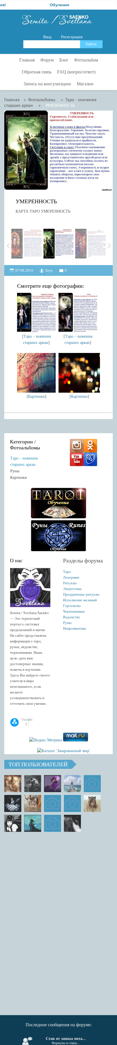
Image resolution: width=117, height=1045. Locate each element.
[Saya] (12, 783)
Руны (14, 471)
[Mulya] (12, 803)
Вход (47, 37)
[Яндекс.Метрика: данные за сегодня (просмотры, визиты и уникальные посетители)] (45, 740)
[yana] (52, 803)
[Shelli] (32, 803)
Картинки (36, 396)
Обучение (50, 5)
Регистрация (71, 37)
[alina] (92, 803)
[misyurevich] (12, 823)
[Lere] (72, 823)
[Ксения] (32, 823)
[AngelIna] (52, 783)
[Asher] (52, 823)
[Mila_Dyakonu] (92, 783)
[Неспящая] (32, 783)
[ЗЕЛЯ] (72, 783)
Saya (49, 270)
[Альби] (72, 803)
